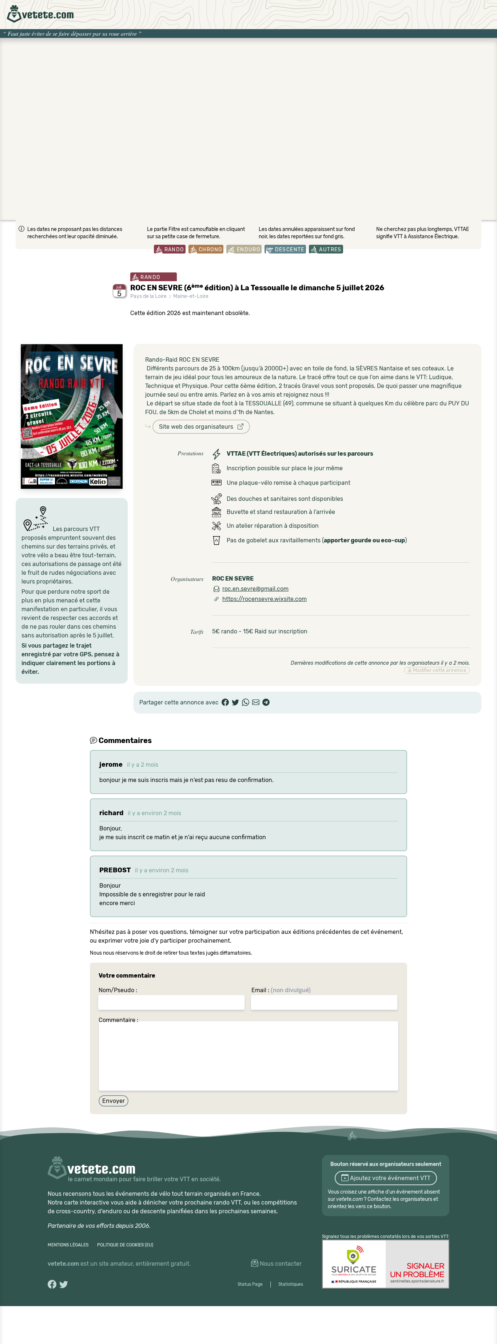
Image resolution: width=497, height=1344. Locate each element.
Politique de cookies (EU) (125, 1244)
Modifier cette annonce (439, 670)
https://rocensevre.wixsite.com (264, 599)
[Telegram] (266, 702)
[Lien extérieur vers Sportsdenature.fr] (385, 1264)
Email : (281, 990)
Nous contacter (280, 1263)
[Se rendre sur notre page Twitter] (63, 1284)
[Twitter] (235, 702)
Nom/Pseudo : (118, 990)
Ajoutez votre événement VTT (389, 1178)
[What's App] (245, 702)
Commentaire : (118, 1020)
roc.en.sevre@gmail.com (255, 588)
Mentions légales (68, 1244)
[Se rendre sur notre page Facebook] (52, 1284)
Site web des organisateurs (198, 426)
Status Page (250, 1284)
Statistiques (290, 1284)
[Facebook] (225, 702)
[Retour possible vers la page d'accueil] (40, 14)
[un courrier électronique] (255, 702)
